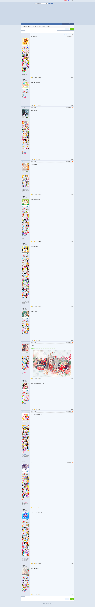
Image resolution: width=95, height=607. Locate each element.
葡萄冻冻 (24, 243)
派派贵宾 (25, 152)
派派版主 (25, 454)
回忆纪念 (29, 26)
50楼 (72, 462)
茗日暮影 (24, 509)
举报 (66, 36)
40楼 (72, 36)
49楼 (72, 411)
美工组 (25, 96)
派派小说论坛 (25, 26)
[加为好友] (23, 45)
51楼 (72, 510)
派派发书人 (25, 403)
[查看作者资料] (26, 45)
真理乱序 (24, 107)
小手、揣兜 (24, 308)
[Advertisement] (47, 14)
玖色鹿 (25, 97)
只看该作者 (69, 36)
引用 (36, 77)
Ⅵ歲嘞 (25, 372)
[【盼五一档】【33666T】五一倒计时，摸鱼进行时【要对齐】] (52, 356)
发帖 (72, 599)
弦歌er (24, 79)
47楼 (72, 342)
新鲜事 (40, 77)
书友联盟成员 (26, 333)
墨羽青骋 (24, 161)
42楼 (72, 107)
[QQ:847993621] (28, 575)
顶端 (72, 77)
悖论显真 (25, 153)
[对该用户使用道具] (27, 45)
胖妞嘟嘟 (24, 196)
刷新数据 (65, 34)
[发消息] (22, 45)
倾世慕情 (24, 461)
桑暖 (23, 342)
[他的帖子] (25, 45)
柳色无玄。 (25, 502)
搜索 (50, 3)
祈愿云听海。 (25, 380)
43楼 (72, 161)
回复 (32, 77)
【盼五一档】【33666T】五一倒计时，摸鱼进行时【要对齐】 (42, 26)
